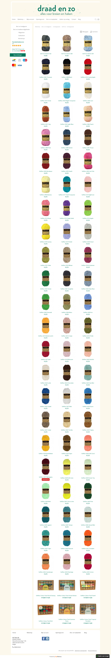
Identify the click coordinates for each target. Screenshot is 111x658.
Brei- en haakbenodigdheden (21, 29)
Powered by (55, 656)
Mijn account (30, 19)
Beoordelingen (18, 55)
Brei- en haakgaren (21, 26)
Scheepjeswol (56, 26)
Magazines (22, 32)
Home (13, 19)
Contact (74, 19)
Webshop (20, 19)
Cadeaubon (21, 35)
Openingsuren (40, 19)
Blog (79, 19)
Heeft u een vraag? (103, 656)
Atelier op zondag (64, 19)
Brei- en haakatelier (51, 19)
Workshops (21, 38)
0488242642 (17, 647)
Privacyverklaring (92, 650)
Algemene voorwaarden (81, 650)
